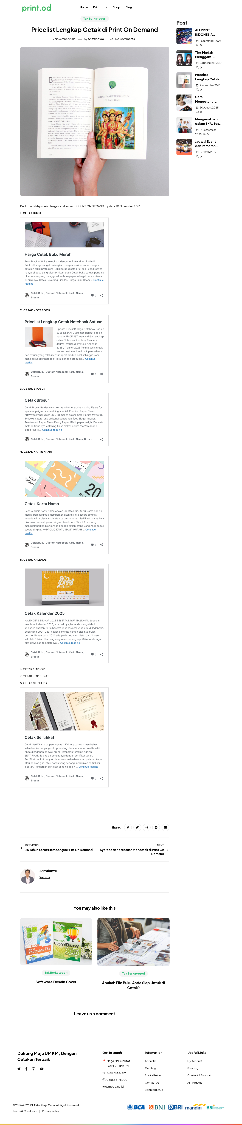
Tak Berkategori (94, 18)
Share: (116, 827)
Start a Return (153, 1075)
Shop (116, 7)
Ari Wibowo (96, 39)
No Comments (125, 39)
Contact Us (152, 1082)
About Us (150, 1061)
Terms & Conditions (25, 1111)
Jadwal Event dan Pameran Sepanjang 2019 (207, 145)
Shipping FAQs (154, 1089)
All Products (194, 1082)
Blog (128, 7)
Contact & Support (199, 1075)
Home (84, 7)
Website (45, 877)
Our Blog (150, 1068)
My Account (194, 1061)
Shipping (192, 1068)
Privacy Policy (50, 1111)
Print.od (99, 7)
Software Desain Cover (56, 982)
